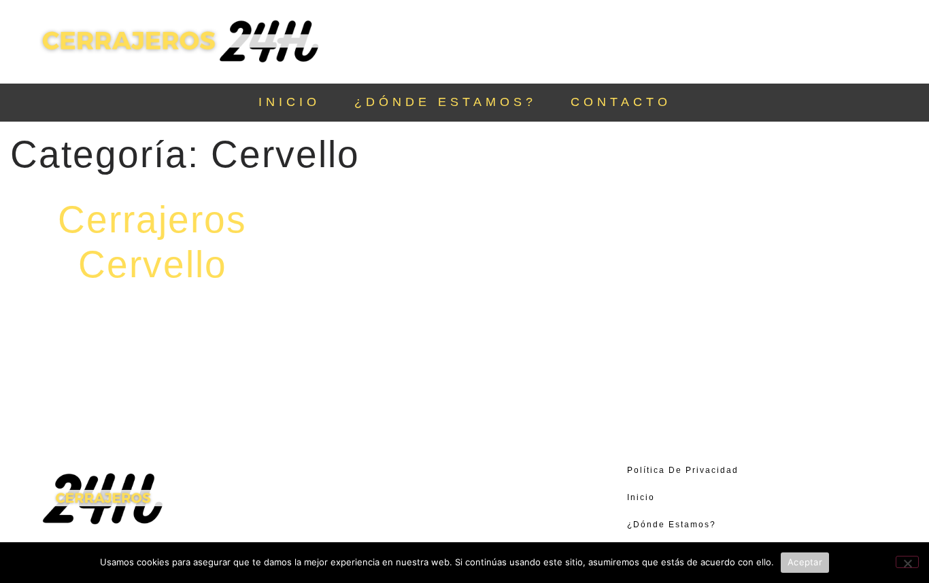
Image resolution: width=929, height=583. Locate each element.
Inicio (289, 102)
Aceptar (805, 561)
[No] (907, 562)
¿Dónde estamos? (445, 102)
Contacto (621, 102)
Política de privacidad (683, 470)
